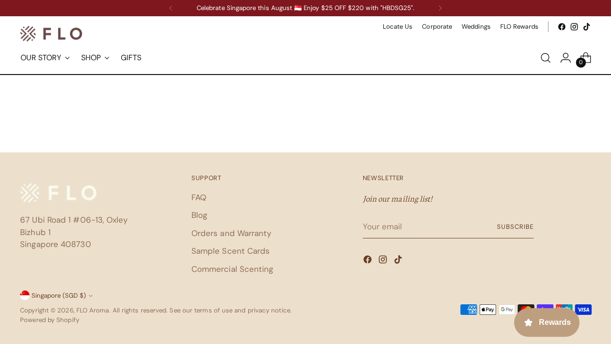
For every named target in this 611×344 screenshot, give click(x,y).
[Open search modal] (545, 57)
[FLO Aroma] (51, 34)
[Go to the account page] (565, 57)
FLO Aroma (92, 310)
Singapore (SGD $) (59, 295)
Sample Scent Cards (230, 251)
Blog (199, 215)
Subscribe (515, 227)
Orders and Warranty (231, 233)
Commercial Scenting (232, 269)
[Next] (440, 8)
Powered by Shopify (49, 320)
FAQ (198, 197)
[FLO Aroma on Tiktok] (586, 26)
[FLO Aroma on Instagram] (574, 26)
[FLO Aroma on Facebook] (562, 26)
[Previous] (170, 8)
